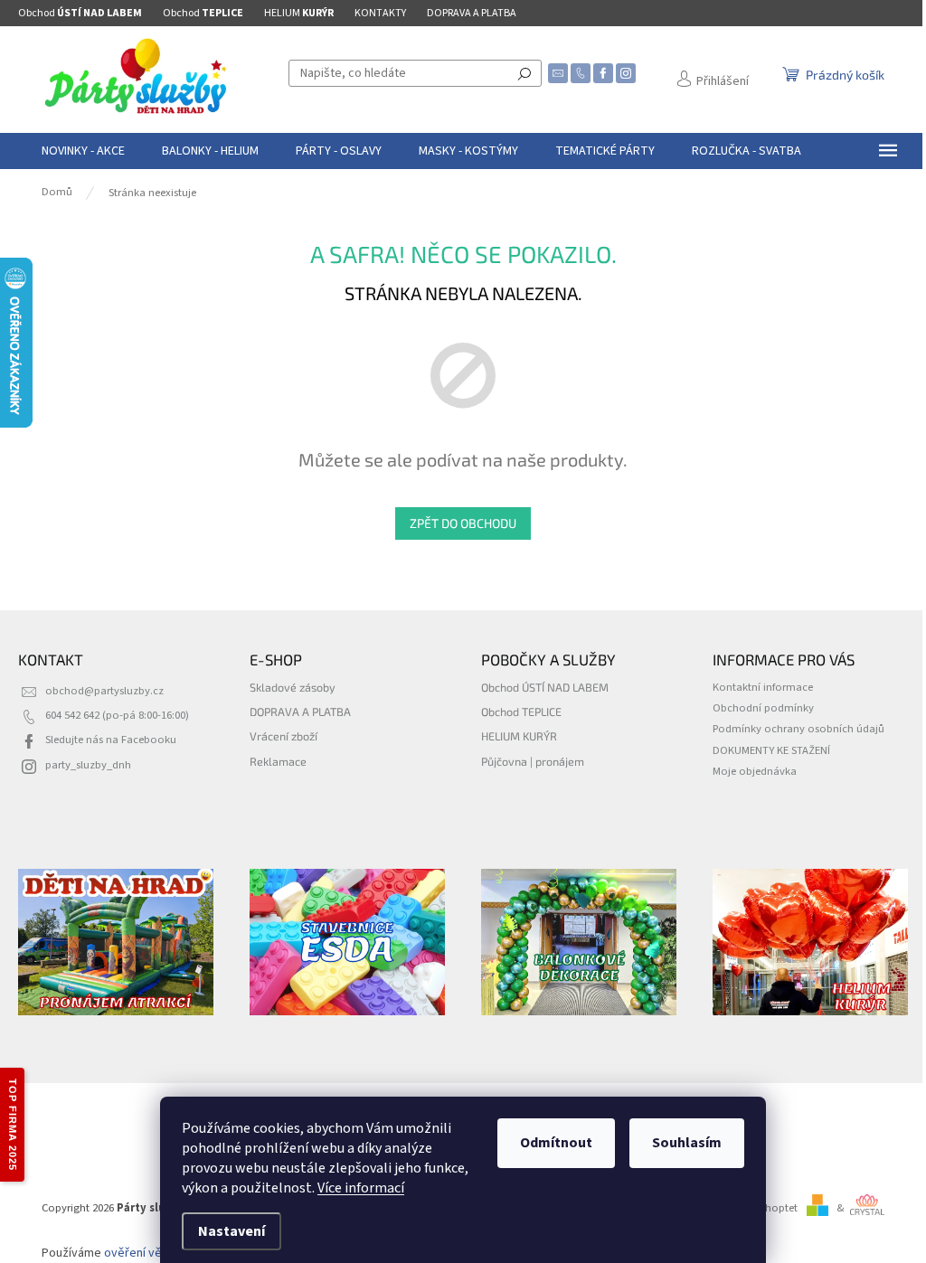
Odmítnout (556, 1143)
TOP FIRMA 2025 (12, 1125)
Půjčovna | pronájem (532, 761)
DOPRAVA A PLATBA (471, 13)
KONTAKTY (380, 13)
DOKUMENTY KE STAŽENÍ (771, 750)
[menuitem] (83, 151)
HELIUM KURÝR (519, 736)
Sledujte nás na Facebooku (110, 739)
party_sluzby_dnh (88, 765)
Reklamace (278, 761)
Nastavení (231, 1231)
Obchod (80, 13)
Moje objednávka (755, 771)
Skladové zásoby (292, 687)
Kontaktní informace (763, 687)
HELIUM (299, 13)
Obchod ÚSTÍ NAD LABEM (545, 687)
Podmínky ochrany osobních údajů (798, 729)
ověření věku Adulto (158, 1253)
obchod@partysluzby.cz (104, 691)
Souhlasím (687, 1143)
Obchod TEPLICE (521, 711)
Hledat (524, 73)
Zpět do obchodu (463, 523)
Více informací (360, 1188)
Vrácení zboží (283, 736)
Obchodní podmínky (763, 708)
